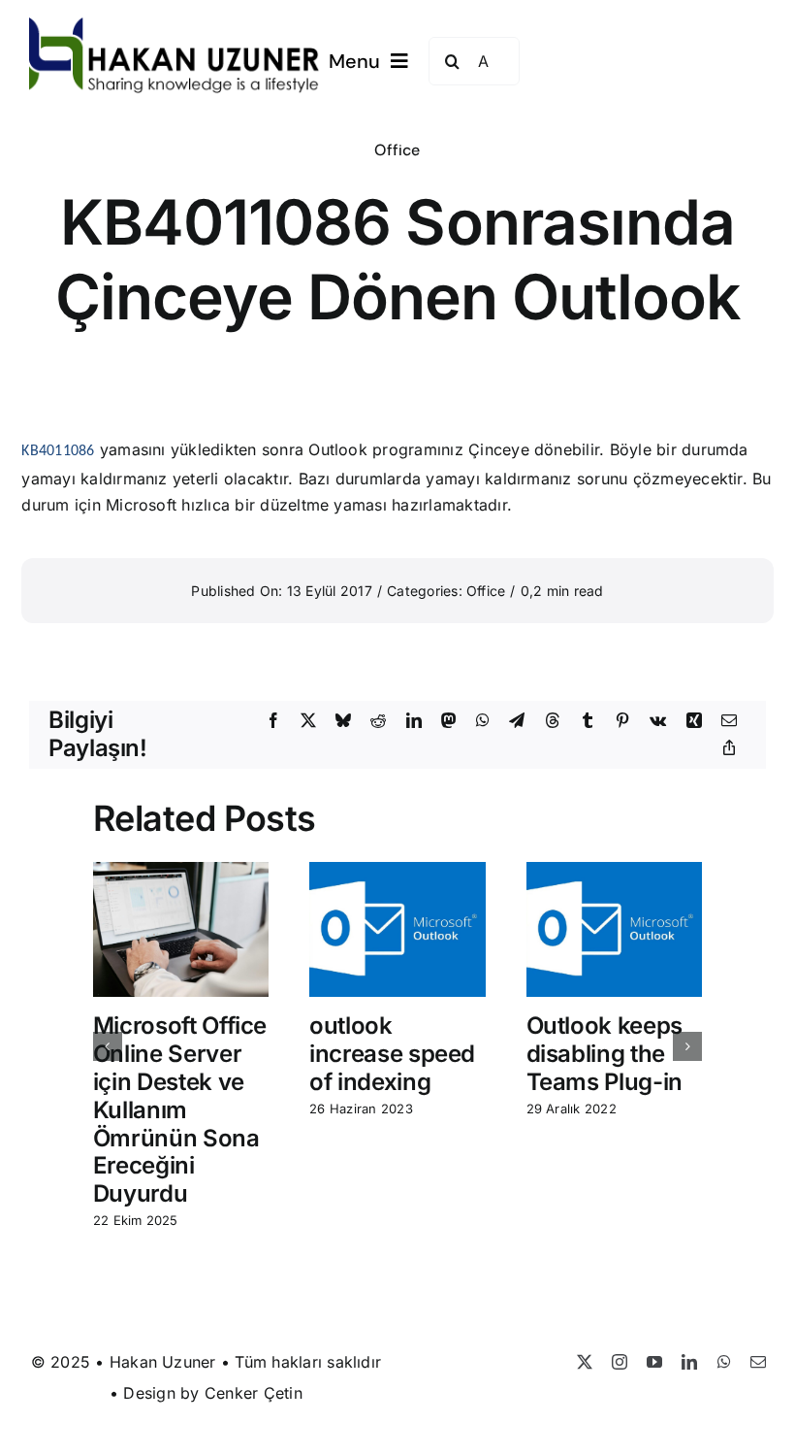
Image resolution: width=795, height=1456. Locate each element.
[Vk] (658, 721)
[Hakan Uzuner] (174, 25)
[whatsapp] (724, 1362)
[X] (308, 721)
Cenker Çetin (253, 1393)
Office (397, 150)
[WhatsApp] (482, 721)
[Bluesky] (343, 721)
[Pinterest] (622, 721)
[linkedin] (689, 1362)
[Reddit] (378, 721)
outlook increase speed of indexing (392, 1053)
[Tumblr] (587, 721)
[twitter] (584, 1362)
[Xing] (694, 721)
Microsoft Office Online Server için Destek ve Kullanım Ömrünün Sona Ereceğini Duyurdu (180, 1109)
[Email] (729, 721)
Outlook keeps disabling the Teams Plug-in (604, 1053)
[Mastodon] (448, 721)
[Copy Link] (729, 748)
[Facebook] (273, 721)
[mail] (758, 1362)
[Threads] (552, 721)
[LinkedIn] (414, 721)
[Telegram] (516, 721)
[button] (107, 1046)
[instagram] (619, 1362)
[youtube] (654, 1362)
